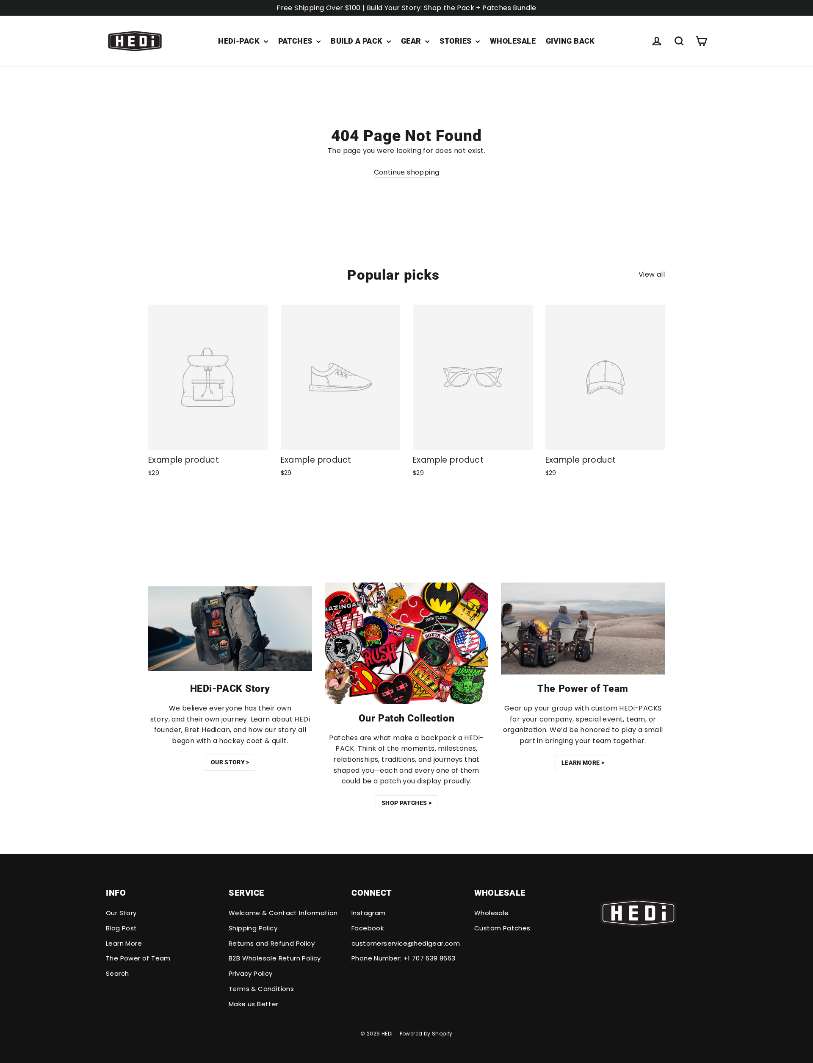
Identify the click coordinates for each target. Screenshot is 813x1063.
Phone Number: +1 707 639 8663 (403, 958)
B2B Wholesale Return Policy (275, 958)
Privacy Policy (251, 973)
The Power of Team (138, 958)
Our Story (121, 912)
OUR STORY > (230, 762)
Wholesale (491, 912)
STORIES (456, 40)
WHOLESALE (513, 40)
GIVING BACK (570, 40)
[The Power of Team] (583, 629)
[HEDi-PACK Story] (230, 628)
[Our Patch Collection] (407, 643)
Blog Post (121, 928)
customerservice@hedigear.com (405, 943)
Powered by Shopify (426, 1033)
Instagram (368, 912)
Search (117, 973)
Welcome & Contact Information (283, 912)
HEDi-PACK (240, 40)
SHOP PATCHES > (406, 802)
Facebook (367, 928)
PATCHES (296, 40)
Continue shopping (407, 172)
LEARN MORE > (582, 762)
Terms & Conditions (261, 988)
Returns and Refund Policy (272, 943)
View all (652, 274)
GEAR (412, 40)
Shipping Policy (253, 928)
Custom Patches (502, 928)
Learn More (124, 943)
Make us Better (254, 1003)
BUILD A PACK (357, 40)
